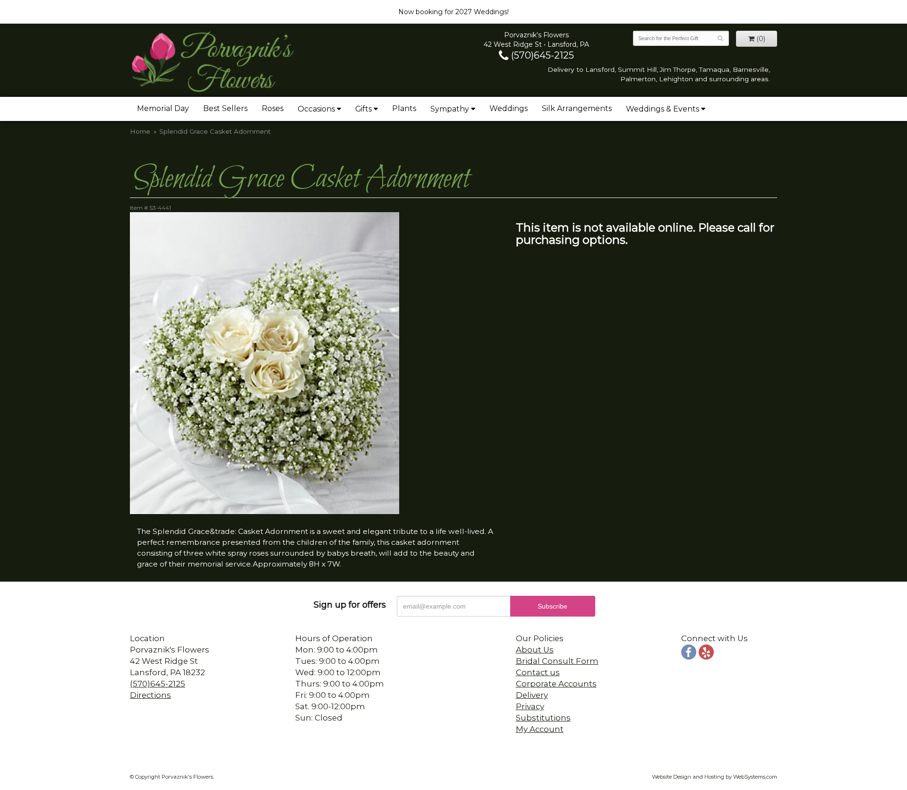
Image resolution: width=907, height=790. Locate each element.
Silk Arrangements (577, 108)
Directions (150, 695)
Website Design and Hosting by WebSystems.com (714, 776)
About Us (535, 649)
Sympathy (449, 108)
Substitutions (543, 717)
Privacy (530, 706)
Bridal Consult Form (557, 661)
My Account (540, 729)
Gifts (363, 108)
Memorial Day (163, 108)
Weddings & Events (662, 108)
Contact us (538, 672)
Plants (404, 108)
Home (140, 131)
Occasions (316, 108)
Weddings (508, 108)
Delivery (532, 695)
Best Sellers (225, 108)
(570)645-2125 (541, 55)
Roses (272, 108)
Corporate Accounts (556, 683)
